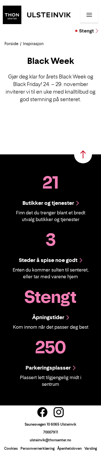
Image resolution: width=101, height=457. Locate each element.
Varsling (90, 448)
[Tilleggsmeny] (89, 15)
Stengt (86, 31)
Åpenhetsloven (69, 448)
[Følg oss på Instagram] (58, 412)
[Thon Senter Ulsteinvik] (37, 14)
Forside (11, 43)
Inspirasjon (33, 43)
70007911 (50, 432)
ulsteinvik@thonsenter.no (50, 440)
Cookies (11, 448)
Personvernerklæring (37, 448)
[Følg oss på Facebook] (42, 412)
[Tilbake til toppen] (83, 154)
